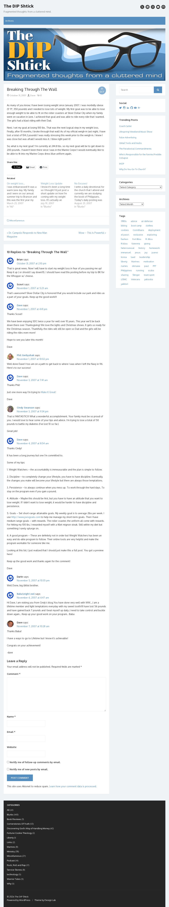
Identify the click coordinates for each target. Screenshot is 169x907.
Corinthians (138, 230)
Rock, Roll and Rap (16, 865)
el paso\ (125, 234)
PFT (154, 266)
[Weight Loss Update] (58, 195)
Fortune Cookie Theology (19, 833)
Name (11, 716)
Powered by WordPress (18, 900)
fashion (124, 239)
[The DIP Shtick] (84, 54)
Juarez (155, 252)
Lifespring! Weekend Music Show (135, 131)
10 (40, 95)
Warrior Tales (13, 879)
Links (9, 842)
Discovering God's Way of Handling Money (28, 828)
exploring (152, 234)
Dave (32, 95)
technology (12, 874)
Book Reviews (14, 819)
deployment (154, 230)
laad (133, 257)
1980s (124, 221)
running (140, 270)
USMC (124, 279)
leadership (144, 257)
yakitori (124, 284)
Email (11, 732)
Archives (9, 20)
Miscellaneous (17, 220)
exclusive (138, 234)
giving (147, 243)
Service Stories (14, 869)
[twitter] (142, 7)
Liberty (10, 837)
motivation (149, 261)
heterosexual (127, 248)
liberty (124, 261)
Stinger (136, 275)
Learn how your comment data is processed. (73, 786)
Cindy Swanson (25, 407)
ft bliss (124, 243)
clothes (149, 225)
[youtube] (158, 7)
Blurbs (10, 814)
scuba (151, 270)
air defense (147, 221)
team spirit (149, 275)
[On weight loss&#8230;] (24, 195)
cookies (125, 230)
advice (134, 221)
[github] (163, 7)
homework (154, 248)
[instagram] (153, 7)
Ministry (11, 851)
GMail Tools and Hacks (130, 143)
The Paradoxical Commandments (135, 148)
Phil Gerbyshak (25, 355)
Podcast (11, 860)
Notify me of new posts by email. (29, 769)
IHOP (121, 163)
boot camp (136, 225)
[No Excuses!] (91, 195)
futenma (136, 243)
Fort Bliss (136, 239)
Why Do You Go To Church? (132, 169)
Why (9, 883)
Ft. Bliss (149, 239)
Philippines (126, 270)
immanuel (126, 252)
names (124, 266)
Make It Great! (48, 392)
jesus (137, 252)
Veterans (135, 279)
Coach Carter (125, 126)
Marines (135, 261)
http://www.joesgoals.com (25, 517)
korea (124, 257)
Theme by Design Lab (45, 900)
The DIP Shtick (19, 6)
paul (146, 266)
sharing (124, 275)
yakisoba (148, 279)
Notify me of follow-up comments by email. (35, 762)
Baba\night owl (26, 593)
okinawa (136, 266)
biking (124, 225)
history (141, 248)
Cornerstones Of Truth (18, 823)
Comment (13, 674)
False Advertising (127, 137)
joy (146, 252)
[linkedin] (148, 7)
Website (11, 747)
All (8, 810)
